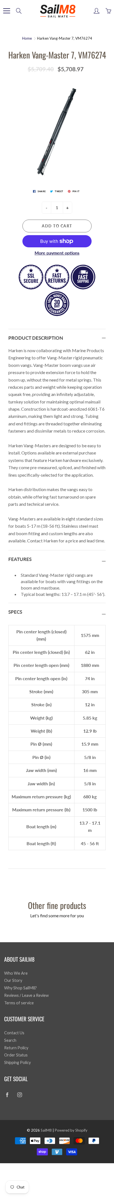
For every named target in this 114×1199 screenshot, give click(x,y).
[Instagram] (19, 1095)
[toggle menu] (6, 11)
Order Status (16, 1055)
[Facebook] (7, 1095)
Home (27, 38)
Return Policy (16, 1047)
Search (10, 1040)
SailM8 (46, 1130)
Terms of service (19, 1002)
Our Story (13, 980)
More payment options (57, 252)
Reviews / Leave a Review (26, 995)
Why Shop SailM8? (20, 987)
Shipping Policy (17, 1062)
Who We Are (16, 973)
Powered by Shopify (71, 1130)
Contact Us (14, 1032)
